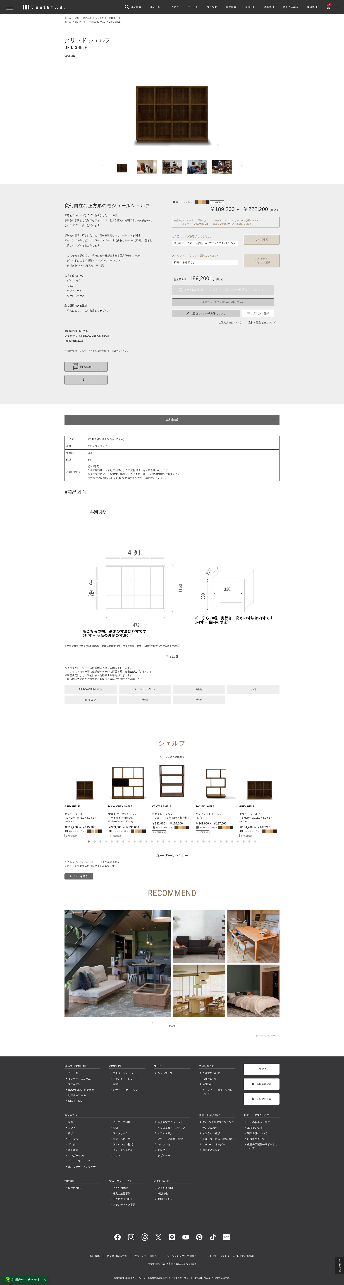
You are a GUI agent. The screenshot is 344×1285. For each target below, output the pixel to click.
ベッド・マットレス (79, 1161)
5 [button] (112, 841)
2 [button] (95, 841)
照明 (115, 1127)
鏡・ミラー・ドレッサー (82, 1166)
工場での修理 (254, 1127)
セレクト (163, 1150)
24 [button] (221, 841)
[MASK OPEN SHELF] (128, 783)
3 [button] (100, 841)
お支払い (207, 1084)
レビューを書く (79, 876)
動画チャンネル (77, 1095)
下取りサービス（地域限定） (218, 1138)
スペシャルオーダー (213, 1144)
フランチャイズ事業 (124, 1204)
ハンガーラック (77, 1155)
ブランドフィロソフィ (125, 1078)
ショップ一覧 (165, 1073)
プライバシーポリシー (146, 1256)
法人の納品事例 (121, 1193)
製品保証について (257, 1133)
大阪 (199, 699)
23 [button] (215, 841)
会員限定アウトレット (170, 1122)
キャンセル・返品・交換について (217, 1091)
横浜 (199, 689)
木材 (115, 1084)
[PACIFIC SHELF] (216, 783)
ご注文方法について (230, 322)
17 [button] (181, 841)
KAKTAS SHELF (161, 806)
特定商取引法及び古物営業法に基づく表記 (172, 1263)
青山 (145, 699)
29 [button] (249, 841)
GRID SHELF (72, 806)
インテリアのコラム (79, 1078)
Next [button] (240, 167)
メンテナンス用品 (123, 1150)
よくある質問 (165, 1187)
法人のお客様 (120, 1187)
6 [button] (117, 841)
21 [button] (203, 841)
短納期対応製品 (211, 1150)
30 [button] (255, 841)
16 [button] (175, 841)
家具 (70, 1122)
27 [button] (238, 841)
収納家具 (73, 1150)
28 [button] (244, 841)
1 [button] (89, 841)
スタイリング (75, 1084)
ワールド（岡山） (144, 689)
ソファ (72, 1127)
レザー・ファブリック (125, 1089)
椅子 (70, 1133)
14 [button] (163, 841)
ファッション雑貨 (123, 1144)
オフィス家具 (165, 1133)
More (172, 1025)
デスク (72, 1144)
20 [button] (198, 841)
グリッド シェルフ (74, 813)
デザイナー (164, 1155)
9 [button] (135, 841)
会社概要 (95, 1256)
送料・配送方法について (262, 322)
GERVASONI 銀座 (90, 689)
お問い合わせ (165, 1199)
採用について (75, 1187)
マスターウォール (123, 1073)
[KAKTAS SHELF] (172, 783)
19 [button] (192, 841)
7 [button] (123, 841)
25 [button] (226, 841)
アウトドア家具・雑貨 (170, 1138)
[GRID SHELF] (172, 105)
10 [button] (140, 841)
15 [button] (169, 841)
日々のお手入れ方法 (258, 1122)
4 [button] (106, 841)
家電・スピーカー (123, 1138)
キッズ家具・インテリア (171, 1127)
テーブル (73, 1138)
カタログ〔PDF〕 (123, 1199)
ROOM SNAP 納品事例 (81, 1089)
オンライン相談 (211, 1133)
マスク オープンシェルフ (122, 813)
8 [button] (129, 841)
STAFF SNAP (75, 1100)
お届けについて (211, 1078)
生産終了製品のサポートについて (262, 1146)
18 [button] (186, 841)
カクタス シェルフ (162, 813)
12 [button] (152, 841)
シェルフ (164, 757)
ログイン (97, 865)
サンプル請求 (210, 1127)
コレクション (165, 1144)
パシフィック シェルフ (208, 813)
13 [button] (158, 841)
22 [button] (209, 841)
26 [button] (232, 841)
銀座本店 (90, 699)
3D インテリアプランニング (218, 1122)
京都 (253, 689)
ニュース (73, 1073)
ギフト (116, 1155)
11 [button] (146, 841)
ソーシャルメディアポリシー (183, 1256)
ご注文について (211, 1073)
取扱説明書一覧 (256, 1138)
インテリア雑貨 (121, 1122)
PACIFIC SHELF (205, 806)
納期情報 (163, 1193)
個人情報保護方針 (117, 1256)
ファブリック (120, 1133)
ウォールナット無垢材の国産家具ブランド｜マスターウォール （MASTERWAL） (172, 1278)
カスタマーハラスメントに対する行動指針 (230, 1256)
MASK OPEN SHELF (120, 806)
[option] (172, 105)
